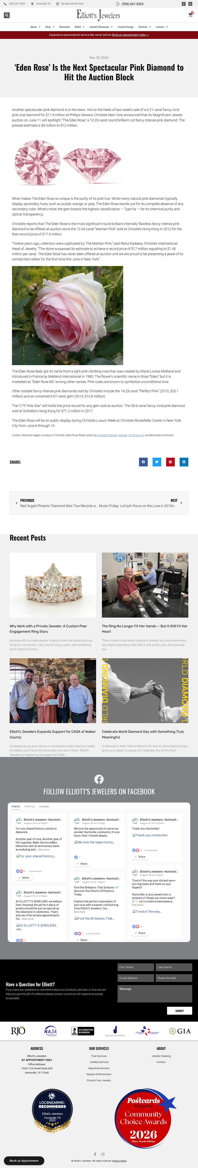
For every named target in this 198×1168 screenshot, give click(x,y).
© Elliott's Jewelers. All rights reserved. (99, 1160)
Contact (160, 26)
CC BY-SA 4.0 (136, 435)
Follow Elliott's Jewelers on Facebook (99, 791)
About (33, 26)
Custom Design (126, 26)
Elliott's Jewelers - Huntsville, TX (45, 819)
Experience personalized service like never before (99, 35)
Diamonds (64, 26)
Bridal (78, 26)
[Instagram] (190, 4)
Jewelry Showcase (99, 26)
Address (37, 1048)
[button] (7, 15)
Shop (48, 26)
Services (142, 26)
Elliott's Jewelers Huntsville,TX (52, 1115)
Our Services (99, 1048)
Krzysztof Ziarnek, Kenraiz (112, 435)
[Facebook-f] (184, 4)
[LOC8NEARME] (52, 1103)
